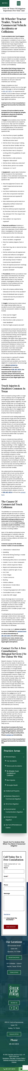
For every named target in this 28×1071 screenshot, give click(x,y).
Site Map (12, 1058)
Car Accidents (12, 761)
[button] (5, 3)
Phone (6, 885)
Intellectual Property (12, 791)
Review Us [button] (14, 1003)
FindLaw (14, 1062)
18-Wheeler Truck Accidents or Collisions (13, 773)
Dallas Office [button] (14, 1034)
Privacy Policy (20, 1058)
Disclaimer (7, 914)
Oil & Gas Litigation (12, 804)
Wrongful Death (12, 785)
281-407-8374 (7, 91)
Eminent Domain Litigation (11, 818)
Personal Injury (11, 757)
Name (6, 868)
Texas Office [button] (14, 972)
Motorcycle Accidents (14, 766)
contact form (21, 631)
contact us (13, 365)
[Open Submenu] (23, 757)
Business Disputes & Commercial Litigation (13, 797)
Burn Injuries (11, 780)
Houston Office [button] (14, 957)
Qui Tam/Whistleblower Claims (14, 826)
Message (7, 893)
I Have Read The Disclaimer (11, 918)
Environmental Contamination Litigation (14, 810)
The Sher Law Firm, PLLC (15, 1055)
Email (6, 876)
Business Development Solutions (13, 1060)
